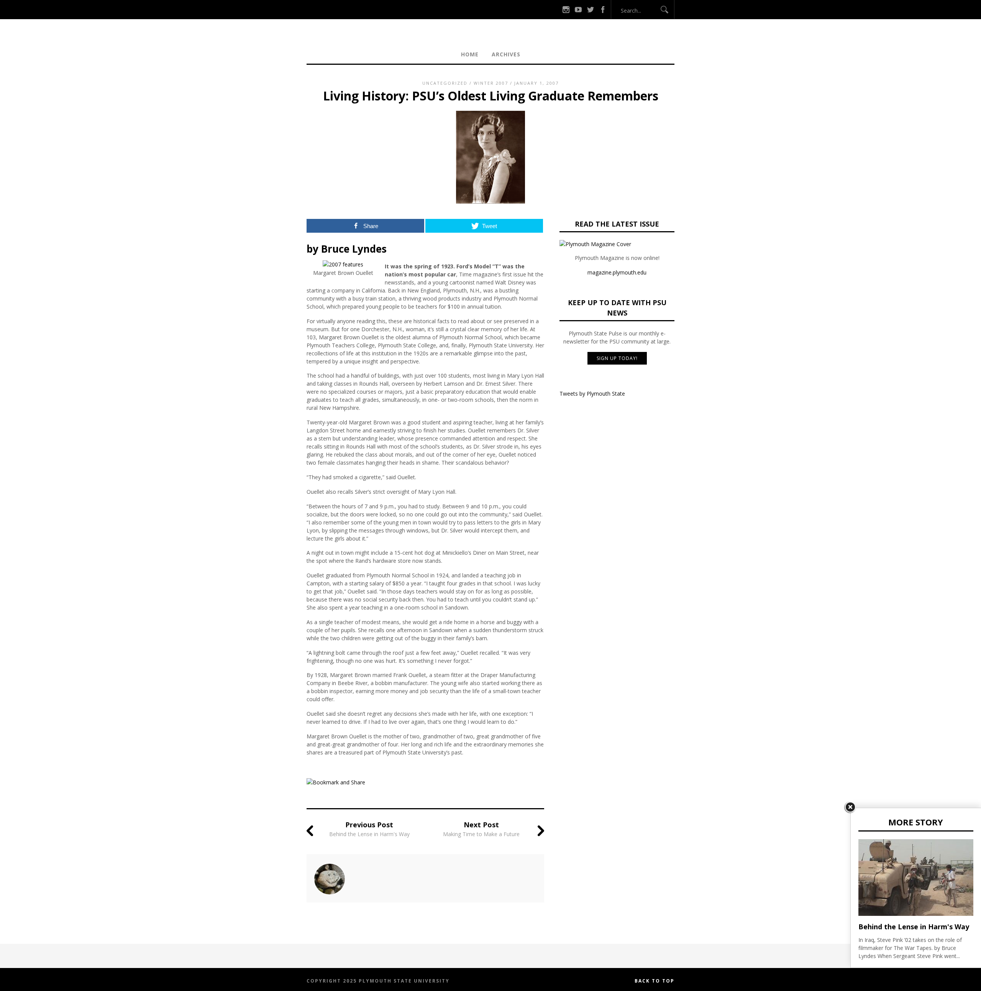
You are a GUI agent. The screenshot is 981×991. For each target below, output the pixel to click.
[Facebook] (603, 9)
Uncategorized (445, 83)
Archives (506, 54)
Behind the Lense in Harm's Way (369, 834)
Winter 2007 (491, 83)
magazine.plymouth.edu (616, 272)
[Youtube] (578, 9)
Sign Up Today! (617, 358)
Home (470, 54)
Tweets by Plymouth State (592, 393)
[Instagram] (566, 9)
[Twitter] (590, 9)
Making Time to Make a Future (481, 834)
